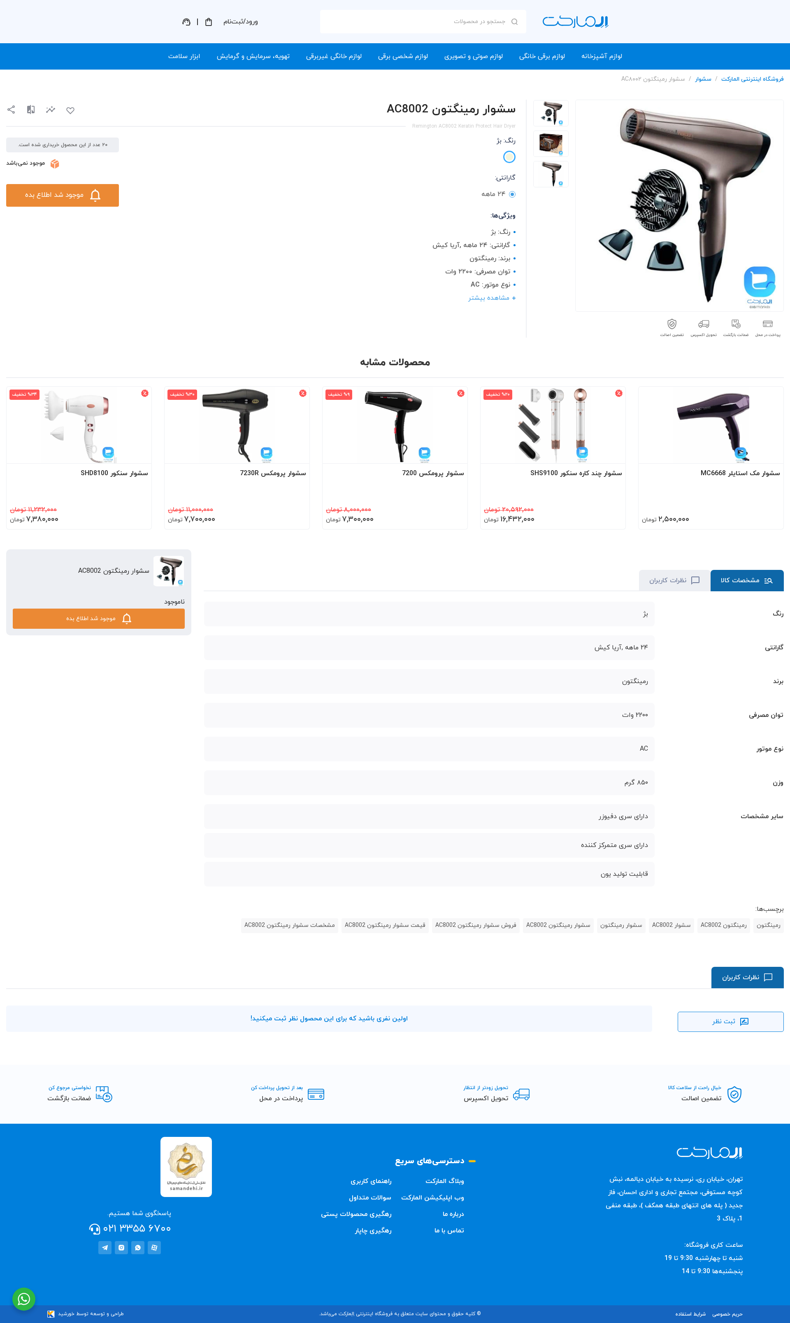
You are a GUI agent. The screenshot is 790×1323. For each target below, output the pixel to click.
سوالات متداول (370, 1197)
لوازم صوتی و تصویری (473, 56)
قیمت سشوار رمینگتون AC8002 (385, 925)
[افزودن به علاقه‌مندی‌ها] (70, 111)
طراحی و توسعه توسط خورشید (91, 1314)
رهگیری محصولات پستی (356, 1214)
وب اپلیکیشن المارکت (432, 1197)
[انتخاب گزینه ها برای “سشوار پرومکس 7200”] (453, 453)
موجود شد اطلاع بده (54, 195)
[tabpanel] (551, 113)
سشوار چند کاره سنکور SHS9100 (576, 473)
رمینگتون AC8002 (724, 925)
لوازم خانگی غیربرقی (334, 56)
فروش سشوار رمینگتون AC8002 (475, 925)
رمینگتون (769, 925)
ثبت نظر (723, 1021)
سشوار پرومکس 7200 (433, 473)
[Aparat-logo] (154, 1247)
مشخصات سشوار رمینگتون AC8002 (289, 925)
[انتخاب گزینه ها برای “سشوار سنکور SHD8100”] (137, 453)
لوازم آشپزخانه (601, 56)
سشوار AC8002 (671, 925)
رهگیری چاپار (373, 1230)
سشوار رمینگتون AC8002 (558, 925)
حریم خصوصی (727, 1314)
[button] (51, 110)
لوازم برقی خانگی (542, 56)
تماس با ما (449, 1230)
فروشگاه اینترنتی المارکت (752, 79)
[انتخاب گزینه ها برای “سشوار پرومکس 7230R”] (295, 453)
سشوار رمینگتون (621, 925)
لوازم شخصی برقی (403, 56)
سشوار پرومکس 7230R (273, 473)
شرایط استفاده (691, 1314)
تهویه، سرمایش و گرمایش (253, 56)
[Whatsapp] (137, 1247)
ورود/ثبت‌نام (240, 21)
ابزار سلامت (184, 56)
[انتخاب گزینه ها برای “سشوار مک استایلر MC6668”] (769, 453)
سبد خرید (209, 22)
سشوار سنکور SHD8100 (114, 473)
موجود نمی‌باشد (25, 163)
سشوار (703, 79)
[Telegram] (105, 1247)
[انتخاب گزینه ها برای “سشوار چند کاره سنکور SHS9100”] (611, 453)
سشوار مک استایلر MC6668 (740, 473)
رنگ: (506, 140)
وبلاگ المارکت (444, 1181)
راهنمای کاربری (371, 1181)
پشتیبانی (186, 22)
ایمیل (503, 95)
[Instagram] (121, 1247)
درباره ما (453, 1214)
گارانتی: (505, 177)
